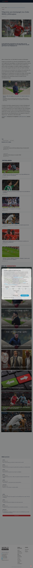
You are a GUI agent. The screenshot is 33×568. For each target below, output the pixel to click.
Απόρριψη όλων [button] (15, 295)
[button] (9, 297)
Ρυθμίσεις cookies (8, 284)
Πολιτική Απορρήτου (14, 284)
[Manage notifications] (31, 566)
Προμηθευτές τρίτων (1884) (18, 277)
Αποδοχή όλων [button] (24, 295)
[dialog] (16, 284)
